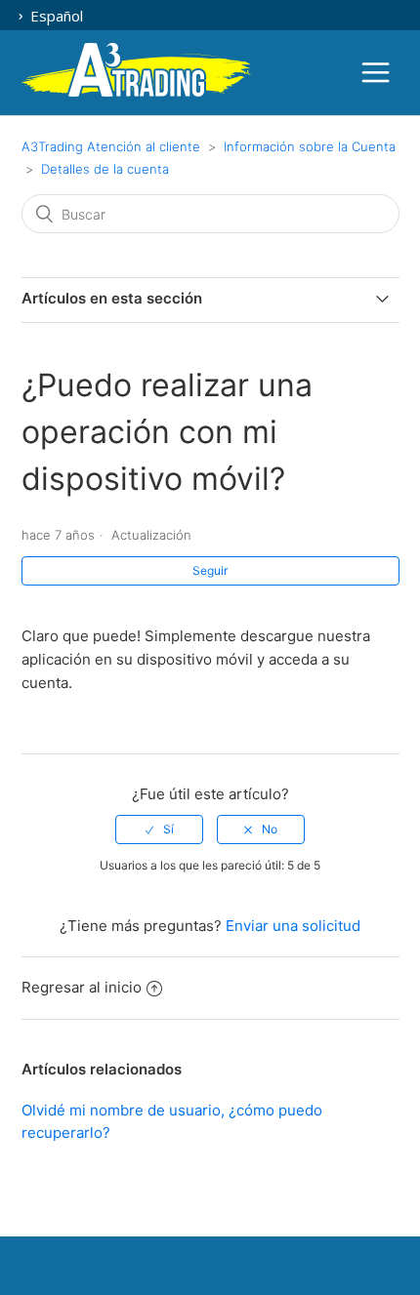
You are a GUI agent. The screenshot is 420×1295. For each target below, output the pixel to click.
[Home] (136, 93)
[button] (375, 73)
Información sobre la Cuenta (310, 146)
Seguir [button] (210, 570)
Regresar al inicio (81, 987)
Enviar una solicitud (293, 925)
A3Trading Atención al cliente (110, 146)
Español (54, 15)
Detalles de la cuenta (105, 169)
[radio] (159, 829)
